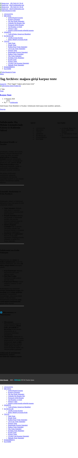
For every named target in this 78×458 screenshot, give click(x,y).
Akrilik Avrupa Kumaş (15, 38)
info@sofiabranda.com (16, 5)
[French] (6, 1)
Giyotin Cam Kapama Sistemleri (18, 63)
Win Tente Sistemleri (14, 56)
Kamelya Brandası (14, 19)
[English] (4, 1)
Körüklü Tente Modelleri (16, 58)
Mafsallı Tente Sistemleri (16, 65)
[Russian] (9, 1)
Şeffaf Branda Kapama (15, 18)
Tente (2, 91)
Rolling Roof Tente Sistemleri (17, 47)
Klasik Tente (12, 45)
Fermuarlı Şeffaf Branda (16, 25)
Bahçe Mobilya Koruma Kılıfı (17, 39)
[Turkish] (12, 1)
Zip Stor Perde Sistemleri (16, 21)
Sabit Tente (11, 43)
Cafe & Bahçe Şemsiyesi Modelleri (19, 34)
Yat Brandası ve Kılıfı (15, 27)
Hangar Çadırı (12, 28)
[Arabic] (1, 1)
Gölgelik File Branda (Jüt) (16, 23)
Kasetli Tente (12, 59)
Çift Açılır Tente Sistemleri (16, 49)
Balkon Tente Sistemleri (15, 54)
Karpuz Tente (12, 61)
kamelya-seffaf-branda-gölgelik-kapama (21, 30)
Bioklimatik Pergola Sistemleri (18, 52)
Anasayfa (3, 84)
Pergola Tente (12, 50)
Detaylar (2, 109)
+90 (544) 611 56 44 (16, 3)
